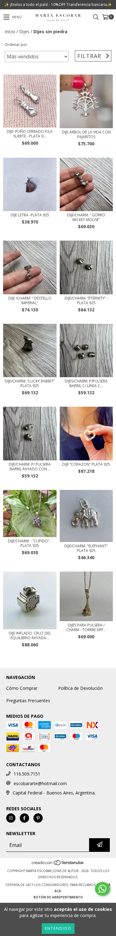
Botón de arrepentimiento (58, 897)
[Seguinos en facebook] (24, 818)
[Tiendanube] (58, 864)
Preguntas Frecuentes (28, 700)
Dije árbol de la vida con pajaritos (86, 134)
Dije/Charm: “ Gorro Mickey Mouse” (86, 217)
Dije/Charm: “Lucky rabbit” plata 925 (30, 383)
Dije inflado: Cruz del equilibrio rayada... (30, 635)
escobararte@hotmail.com (40, 783)
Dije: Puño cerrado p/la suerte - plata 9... (30, 133)
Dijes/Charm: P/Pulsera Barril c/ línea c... (86, 383)
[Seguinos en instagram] (10, 818)
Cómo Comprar (21, 688)
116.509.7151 (27, 774)
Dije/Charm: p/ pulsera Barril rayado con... (30, 466)
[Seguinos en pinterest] (38, 818)
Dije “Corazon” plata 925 (86, 464)
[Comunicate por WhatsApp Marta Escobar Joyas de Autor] (102, 889)
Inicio (10, 31)
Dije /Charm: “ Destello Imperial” (29, 300)
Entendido (58, 928)
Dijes (24, 31)
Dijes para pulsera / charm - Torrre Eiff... (86, 627)
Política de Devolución (80, 688)
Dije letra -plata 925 (30, 215)
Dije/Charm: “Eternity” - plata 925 (86, 300)
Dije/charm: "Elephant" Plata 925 (86, 548)
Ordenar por (16, 44)
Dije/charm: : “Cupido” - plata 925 (29, 543)
